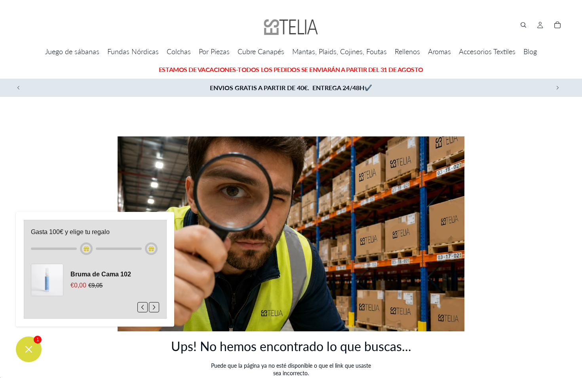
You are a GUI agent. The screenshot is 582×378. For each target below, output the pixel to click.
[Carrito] (557, 25)
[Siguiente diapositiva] (557, 87)
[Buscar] (523, 25)
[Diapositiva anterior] (18, 87)
